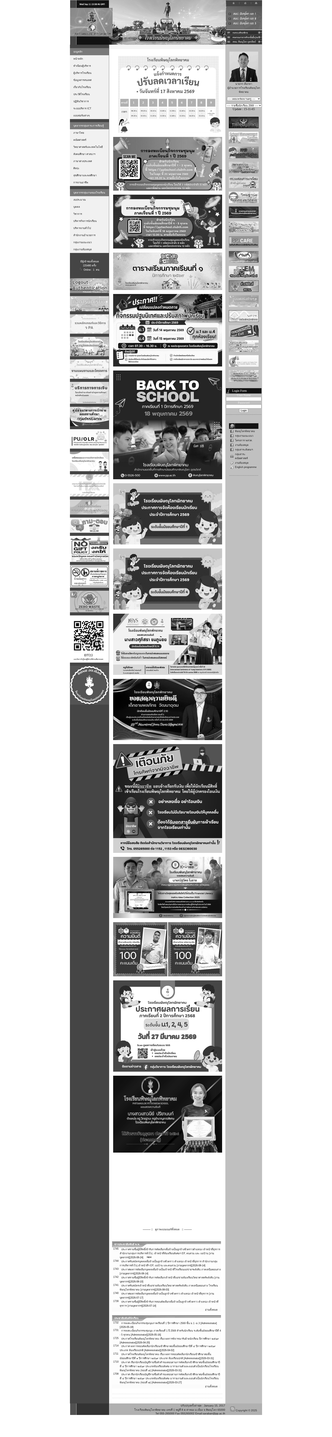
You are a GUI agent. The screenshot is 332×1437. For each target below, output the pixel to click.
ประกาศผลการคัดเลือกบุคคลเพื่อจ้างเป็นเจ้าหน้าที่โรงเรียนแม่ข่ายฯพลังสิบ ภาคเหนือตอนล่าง (171, 1269)
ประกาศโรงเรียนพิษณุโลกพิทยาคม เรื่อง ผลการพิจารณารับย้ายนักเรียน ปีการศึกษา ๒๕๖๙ (170, 1338)
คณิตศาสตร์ (79, 139)
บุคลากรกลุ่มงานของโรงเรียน (89, 192)
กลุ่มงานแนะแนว (82, 242)
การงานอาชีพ (80, 182)
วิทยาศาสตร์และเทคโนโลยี (88, 147)
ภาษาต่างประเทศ (82, 161)
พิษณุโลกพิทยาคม (245, 431)
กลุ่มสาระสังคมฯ (244, 449)
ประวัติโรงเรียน (81, 94)
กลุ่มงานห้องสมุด (82, 249)
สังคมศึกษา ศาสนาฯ (84, 154)
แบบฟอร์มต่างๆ (81, 115)
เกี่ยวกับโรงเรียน (82, 87)
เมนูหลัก (77, 51)
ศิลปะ (76, 168)
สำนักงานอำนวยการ (84, 235)
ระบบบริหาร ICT (82, 108)
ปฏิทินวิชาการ (81, 101)
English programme (245, 467)
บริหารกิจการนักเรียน (85, 221)
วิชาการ (77, 213)
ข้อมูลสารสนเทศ (82, 80)
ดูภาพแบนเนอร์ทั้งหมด (167, 1229)
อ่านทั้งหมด (211, 1309)
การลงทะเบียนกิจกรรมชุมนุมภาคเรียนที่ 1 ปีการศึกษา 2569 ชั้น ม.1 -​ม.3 (160, 1323)
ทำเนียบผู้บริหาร (82, 65)
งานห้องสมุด (241, 445)
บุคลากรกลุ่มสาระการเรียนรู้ (88, 125)
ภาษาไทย (78, 132)
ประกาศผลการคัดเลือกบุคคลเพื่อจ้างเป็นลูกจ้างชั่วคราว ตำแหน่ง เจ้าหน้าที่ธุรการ (164, 1293)
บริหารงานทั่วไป (82, 228)
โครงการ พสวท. (244, 440)
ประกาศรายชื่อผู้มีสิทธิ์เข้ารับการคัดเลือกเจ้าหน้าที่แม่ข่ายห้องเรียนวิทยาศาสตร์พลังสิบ (167, 1277)
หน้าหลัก (78, 58)
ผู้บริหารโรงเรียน (82, 73)
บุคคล (76, 206)
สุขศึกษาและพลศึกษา (85, 175)
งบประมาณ (79, 199)
